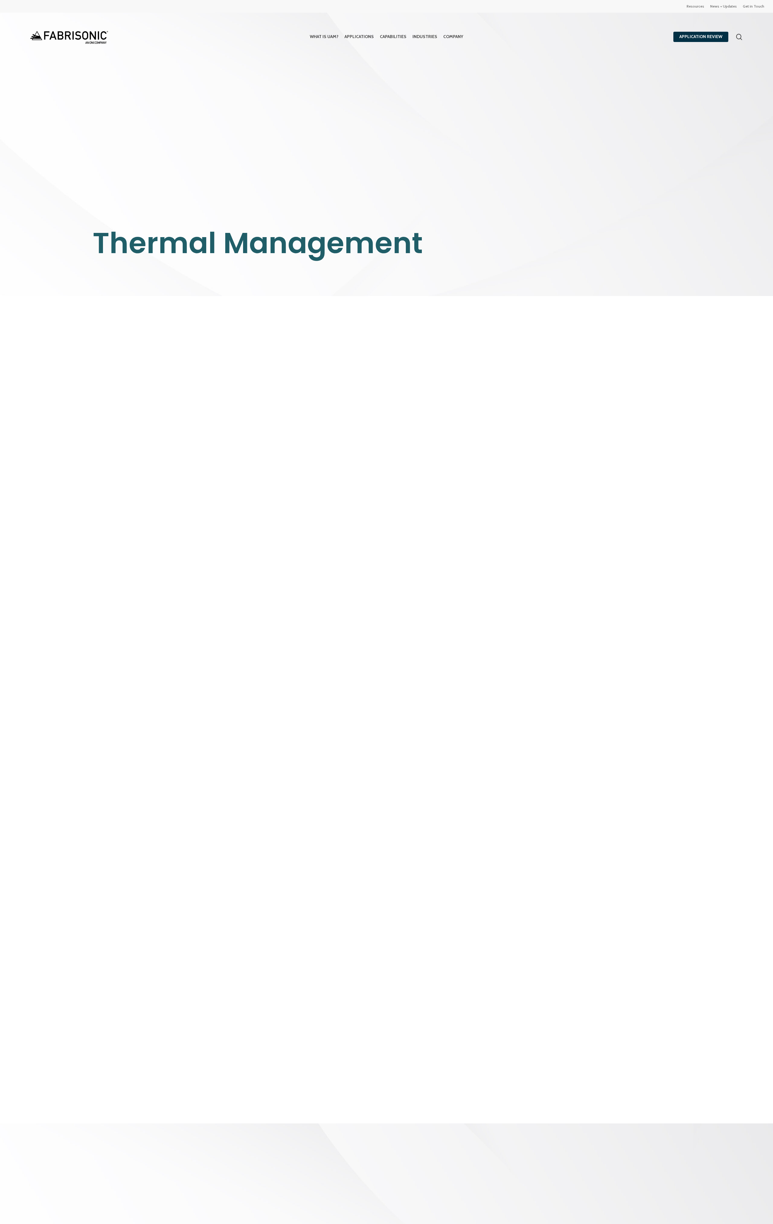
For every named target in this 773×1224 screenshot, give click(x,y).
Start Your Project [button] (474, 753)
